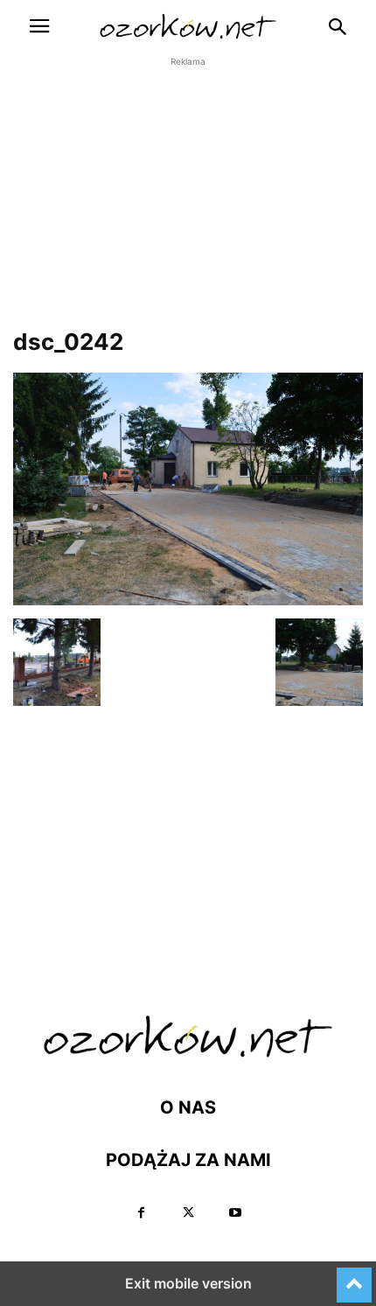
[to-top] (354, 1277)
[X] (188, 1213)
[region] (188, 206)
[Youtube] (235, 1213)
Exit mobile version (188, 1283)
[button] (39, 26)
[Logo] (188, 1054)
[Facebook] (140, 1213)
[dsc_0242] (188, 600)
